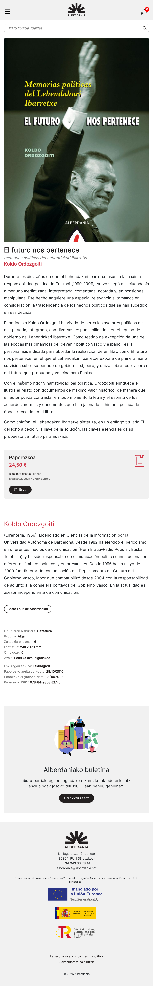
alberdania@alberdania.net (77, 868)
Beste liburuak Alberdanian (28, 609)
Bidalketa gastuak (20, 473)
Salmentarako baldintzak (76, 962)
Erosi (23, 489)
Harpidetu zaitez (76, 798)
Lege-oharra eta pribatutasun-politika (76, 956)
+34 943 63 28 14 (76, 863)
